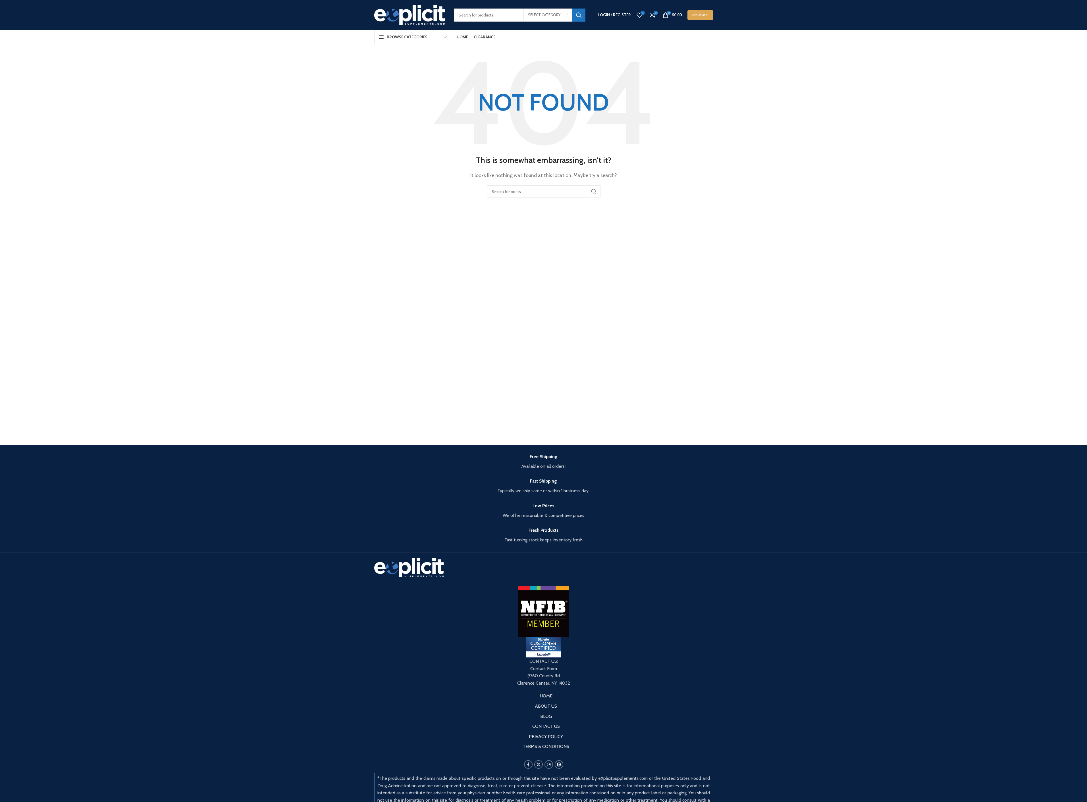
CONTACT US (546, 726)
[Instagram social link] (548, 764)
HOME (546, 696)
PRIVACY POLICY (546, 736)
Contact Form (543, 668)
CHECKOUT (700, 15)
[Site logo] (409, 14)
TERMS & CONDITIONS (546, 746)
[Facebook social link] (528, 764)
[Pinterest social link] (559, 764)
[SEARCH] (578, 15)
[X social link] (538, 764)
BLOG (546, 716)
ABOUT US (546, 706)
